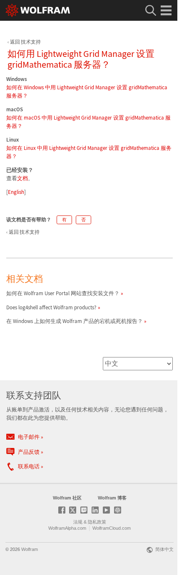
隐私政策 (97, 521)
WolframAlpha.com (67, 528)
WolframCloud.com (111, 528)
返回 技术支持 (25, 42)
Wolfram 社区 (67, 497)
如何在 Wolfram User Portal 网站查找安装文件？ (62, 293)
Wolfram (29, 549)
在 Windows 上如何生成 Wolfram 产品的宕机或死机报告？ (74, 321)
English (16, 192)
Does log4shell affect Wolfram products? (51, 307)
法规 (77, 521)
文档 (22, 178)
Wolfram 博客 (112, 497)
